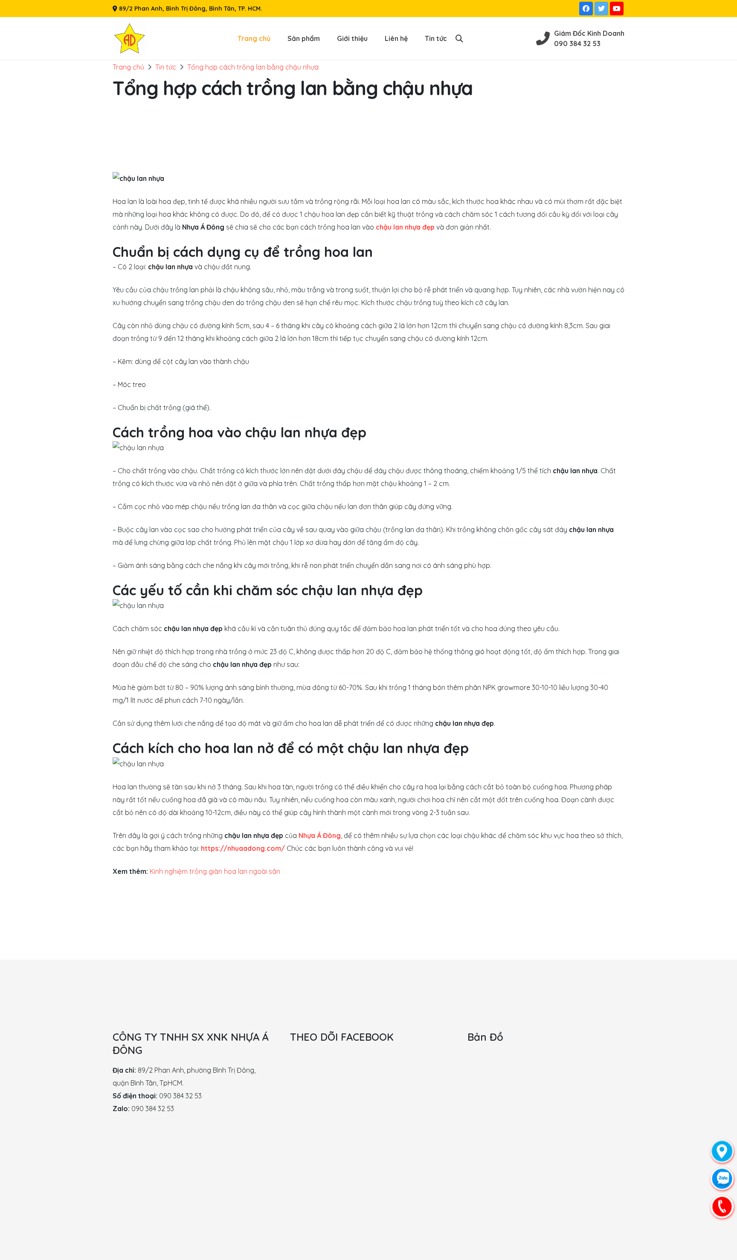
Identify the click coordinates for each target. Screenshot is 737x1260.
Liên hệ (396, 38)
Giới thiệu (352, 38)
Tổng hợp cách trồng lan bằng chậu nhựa (253, 67)
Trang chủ (254, 38)
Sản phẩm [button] (303, 38)
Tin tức (436, 38)
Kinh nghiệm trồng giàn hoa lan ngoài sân (215, 871)
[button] (459, 38)
